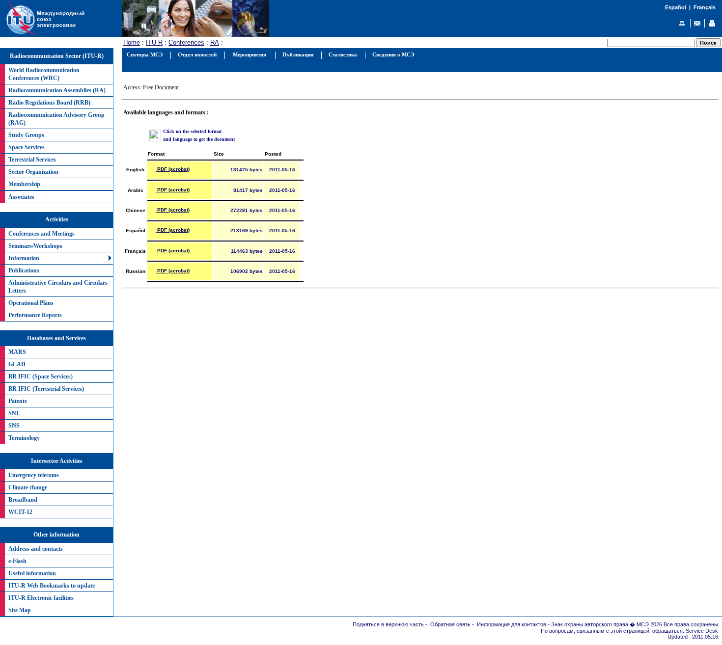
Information (23, 258)
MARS (17, 352)
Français (705, 7)
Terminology (24, 437)
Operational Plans (31, 302)
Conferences (186, 42)
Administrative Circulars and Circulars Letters (58, 286)
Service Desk (702, 631)
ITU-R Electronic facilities (41, 597)
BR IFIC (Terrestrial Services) (46, 388)
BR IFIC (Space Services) (40, 376)
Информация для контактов (511, 624)
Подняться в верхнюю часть (388, 624)
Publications (23, 270)
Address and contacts (35, 548)
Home (131, 42)
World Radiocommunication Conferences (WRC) (44, 74)
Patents (17, 401)
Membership (24, 184)
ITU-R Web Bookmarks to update (51, 585)
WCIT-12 (20, 512)
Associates (21, 196)
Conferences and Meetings (41, 233)
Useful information (32, 573)
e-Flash (17, 561)
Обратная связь (450, 624)
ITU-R (154, 42)
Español (675, 7)
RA (214, 42)
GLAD (17, 364)
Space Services (26, 147)
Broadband (22, 499)
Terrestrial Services (32, 159)
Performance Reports (35, 315)
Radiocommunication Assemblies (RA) (57, 90)
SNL (14, 413)
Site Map (19, 610)
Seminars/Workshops (35, 245)
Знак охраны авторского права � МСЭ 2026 (606, 624)
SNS (14, 425)
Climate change (27, 487)
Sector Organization (33, 171)
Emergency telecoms (33, 475)
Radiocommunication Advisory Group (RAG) (56, 118)
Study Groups (26, 135)
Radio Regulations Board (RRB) (49, 102)
